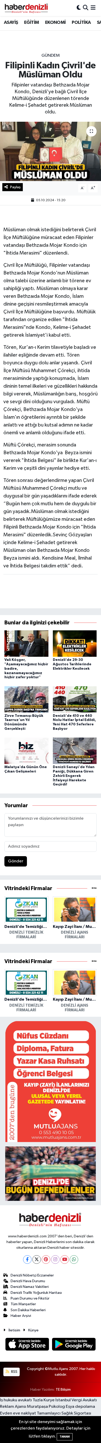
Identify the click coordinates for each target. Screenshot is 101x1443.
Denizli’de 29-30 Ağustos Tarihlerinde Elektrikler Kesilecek (72, 664)
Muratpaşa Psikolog (46, 1406)
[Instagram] (55, 1259)
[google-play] (74, 1345)
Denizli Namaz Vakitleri (30, 1287)
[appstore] (27, 1345)
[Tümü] (94, 888)
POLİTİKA (81, 22)
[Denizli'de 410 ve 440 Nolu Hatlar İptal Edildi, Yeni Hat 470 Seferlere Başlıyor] (75, 699)
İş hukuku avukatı (16, 1400)
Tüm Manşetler (23, 1304)
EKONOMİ (55, 22)
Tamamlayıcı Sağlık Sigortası (64, 1413)
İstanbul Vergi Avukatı (76, 1400)
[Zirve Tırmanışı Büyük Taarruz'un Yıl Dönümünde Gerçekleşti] (26, 699)
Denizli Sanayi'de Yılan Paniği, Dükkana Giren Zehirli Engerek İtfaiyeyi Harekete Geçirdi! (74, 775)
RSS (13, 1372)
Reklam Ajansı (13, 1406)
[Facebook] (27, 1259)
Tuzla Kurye (44, 1400)
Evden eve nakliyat (18, 1413)
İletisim (14, 1330)
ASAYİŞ (11, 22)
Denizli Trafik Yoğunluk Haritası (36, 1293)
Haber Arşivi (21, 1316)
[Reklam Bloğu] (50, 1081)
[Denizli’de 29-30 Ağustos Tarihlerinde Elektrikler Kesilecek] (75, 643)
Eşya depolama (80, 1406)
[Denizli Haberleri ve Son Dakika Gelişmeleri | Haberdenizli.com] (26, 8)
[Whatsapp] (74, 1259)
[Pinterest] (46, 1259)
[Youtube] (64, 1259)
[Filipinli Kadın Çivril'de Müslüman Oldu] (50, 151)
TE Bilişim (63, 1389)
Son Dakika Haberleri (28, 1310)
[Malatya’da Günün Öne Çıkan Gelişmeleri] (26, 750)
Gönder (15, 861)
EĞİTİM (31, 22)
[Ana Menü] (93, 8)
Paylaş (15, 187)
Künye (33, 1330)
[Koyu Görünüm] (79, 8)
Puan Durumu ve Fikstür (30, 1298)
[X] (36, 1259)
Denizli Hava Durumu (28, 1281)
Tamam (65, 1436)
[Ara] (85, 8)
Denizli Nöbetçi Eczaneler (32, 1275)
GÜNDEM (50, 55)
